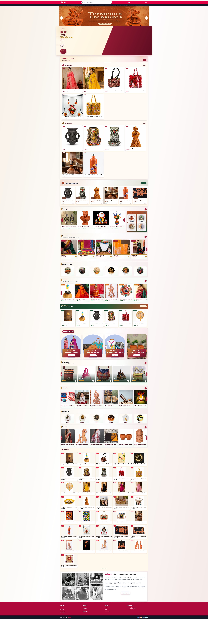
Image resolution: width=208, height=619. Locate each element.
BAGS (80, 5)
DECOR (97, 5)
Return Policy (85, 610)
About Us (61, 607)
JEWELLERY (86, 5)
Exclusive (76, 5)
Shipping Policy (85, 611)
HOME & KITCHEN (104, 5)
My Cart (106, 609)
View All (145, 60)
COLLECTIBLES (91, 5)
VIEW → (73, 203)
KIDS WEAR (133, 5)
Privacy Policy (62, 611)
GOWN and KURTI (139, 5)
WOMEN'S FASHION (118, 5)
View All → (144, 65)
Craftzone (69, 617)
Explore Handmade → (143, 306)
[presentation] (61, 18)
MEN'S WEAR (110, 5)
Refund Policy (85, 608)
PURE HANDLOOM (126, 5)
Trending (71, 5)
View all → (145, 450)
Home (67, 5)
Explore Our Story (125, 593)
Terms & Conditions (63, 612)
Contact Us (62, 609)
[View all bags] (146, 363)
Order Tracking (107, 611)
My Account (107, 607)
